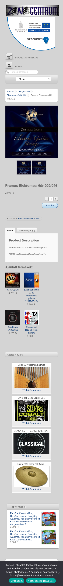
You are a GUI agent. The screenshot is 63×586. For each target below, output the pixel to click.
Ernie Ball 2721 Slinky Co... (32, 398)
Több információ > (31, 390)
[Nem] (58, 573)
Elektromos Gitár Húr (17, 95)
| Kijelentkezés (21, 56)
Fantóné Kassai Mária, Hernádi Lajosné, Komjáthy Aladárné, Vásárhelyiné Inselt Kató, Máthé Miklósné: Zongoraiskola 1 (25, 518)
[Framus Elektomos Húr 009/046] (31, 131)
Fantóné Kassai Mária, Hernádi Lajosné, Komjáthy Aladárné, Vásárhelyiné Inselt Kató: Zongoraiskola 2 (25, 535)
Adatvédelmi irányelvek (41, 580)
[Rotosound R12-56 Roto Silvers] (31, 317)
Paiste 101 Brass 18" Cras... (31, 464)
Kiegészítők (24, 91)
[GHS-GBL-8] (12, 280)
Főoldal (10, 91)
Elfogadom (17, 580)
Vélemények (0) (27, 230)
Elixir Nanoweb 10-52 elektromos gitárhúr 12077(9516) (31, 295)
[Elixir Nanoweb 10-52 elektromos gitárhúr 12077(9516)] (31, 280)
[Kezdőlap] (32, 10)
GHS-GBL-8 (13, 290)
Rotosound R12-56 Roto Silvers (31, 330)
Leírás (10, 230)
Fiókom (13, 65)
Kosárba (50, 205)
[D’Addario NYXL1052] (12, 317)
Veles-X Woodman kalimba (31, 365)
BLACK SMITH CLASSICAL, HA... (31, 431)
